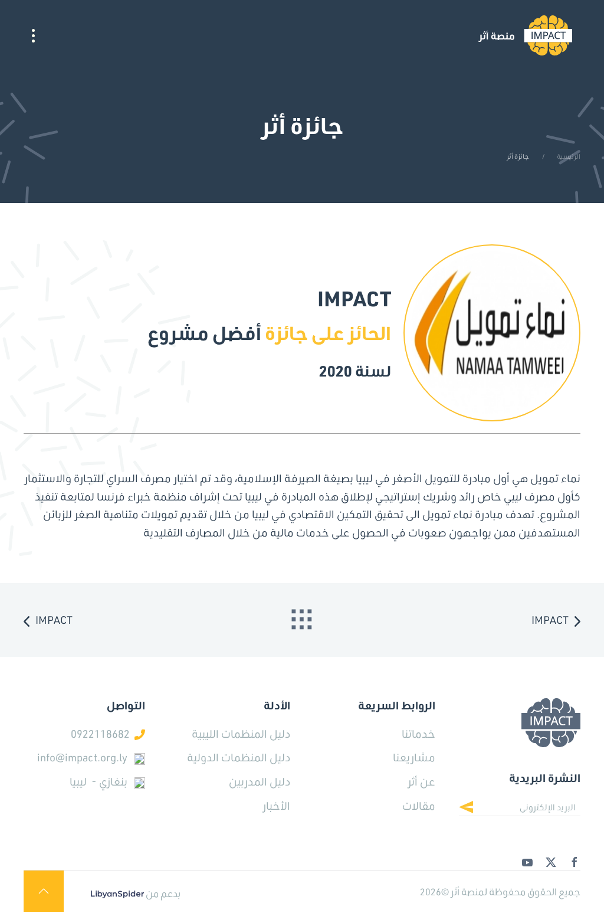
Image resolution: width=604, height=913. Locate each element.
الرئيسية (568, 156)
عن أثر (421, 781)
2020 (335, 370)
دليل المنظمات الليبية (241, 734)
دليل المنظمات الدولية (238, 757)
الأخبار (276, 806)
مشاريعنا (414, 757)
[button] (33, 35)
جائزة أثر (518, 156)
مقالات (418, 806)
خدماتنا (418, 734)
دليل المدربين (259, 781)
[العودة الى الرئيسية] (525, 35)
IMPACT (550, 620)
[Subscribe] (475, 808)
